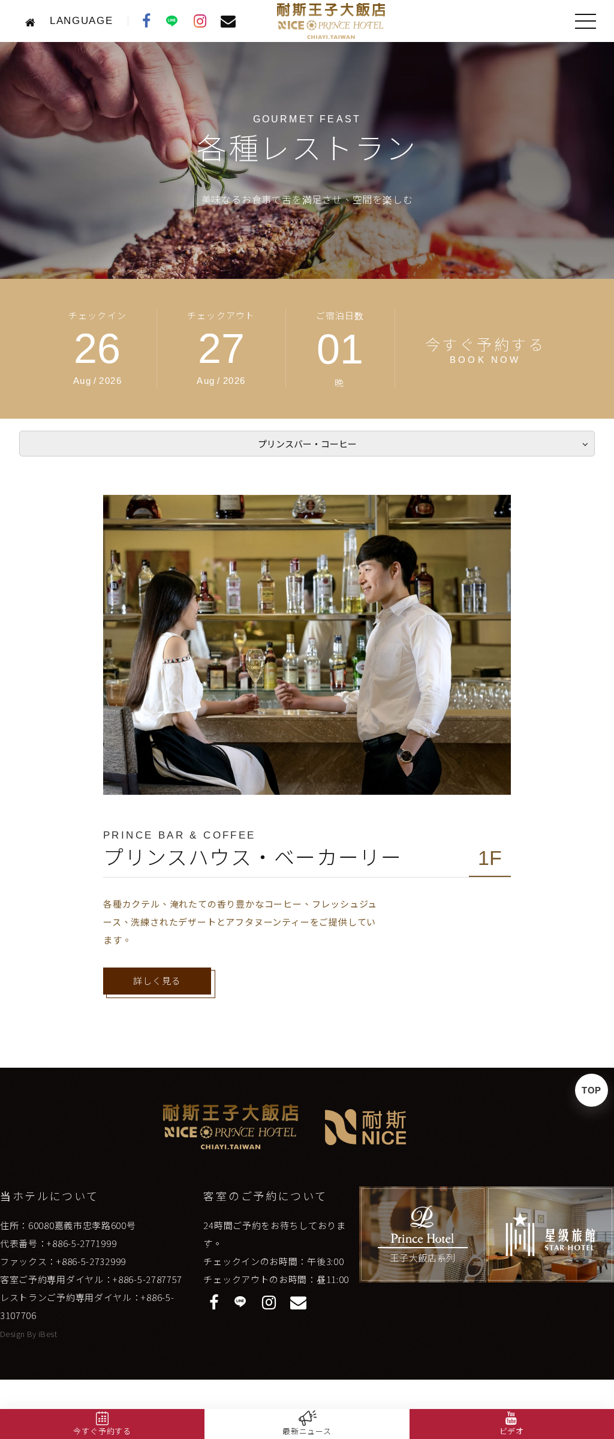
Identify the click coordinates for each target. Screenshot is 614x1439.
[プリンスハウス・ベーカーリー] (307, 645)
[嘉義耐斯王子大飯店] (34, 21)
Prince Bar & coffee (179, 835)
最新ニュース (307, 1431)
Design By (19, 1333)
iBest (47, 1333)
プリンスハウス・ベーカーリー (252, 857)
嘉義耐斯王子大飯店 (331, 21)
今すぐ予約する (102, 1431)
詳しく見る (157, 981)
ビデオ (511, 1431)
